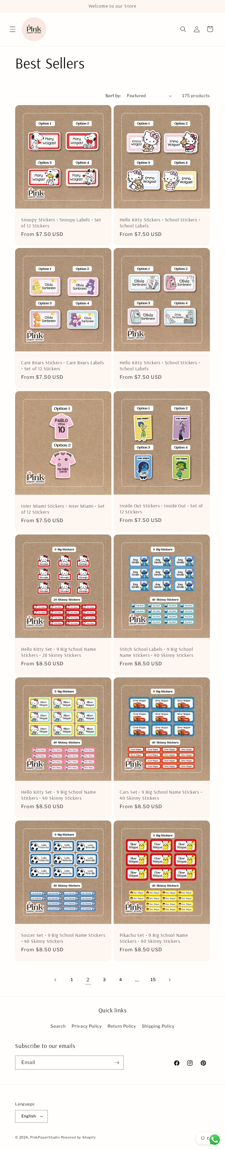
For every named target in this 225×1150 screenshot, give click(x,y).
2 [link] (88, 980)
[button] (12, 29)
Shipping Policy (158, 1026)
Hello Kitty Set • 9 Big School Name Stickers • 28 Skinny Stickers (58, 652)
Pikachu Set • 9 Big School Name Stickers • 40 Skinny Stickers (154, 938)
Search (58, 1026)
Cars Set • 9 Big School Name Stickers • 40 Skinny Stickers (161, 795)
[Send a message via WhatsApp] (214, 1139)
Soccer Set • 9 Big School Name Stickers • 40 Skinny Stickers (63, 938)
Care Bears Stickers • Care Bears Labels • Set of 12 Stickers (62, 365)
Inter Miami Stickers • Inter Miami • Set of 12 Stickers (63, 509)
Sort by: (113, 95)
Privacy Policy (87, 1026)
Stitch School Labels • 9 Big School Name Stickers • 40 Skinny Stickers (156, 652)
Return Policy (122, 1026)
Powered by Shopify (78, 1137)
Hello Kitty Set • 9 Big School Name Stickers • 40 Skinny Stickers (58, 795)
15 (153, 979)
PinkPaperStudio (45, 1137)
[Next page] (169, 979)
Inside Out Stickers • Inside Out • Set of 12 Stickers (161, 509)
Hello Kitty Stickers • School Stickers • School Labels (160, 223)
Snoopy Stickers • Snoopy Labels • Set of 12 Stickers (61, 223)
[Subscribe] (116, 1063)
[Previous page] (55, 979)
